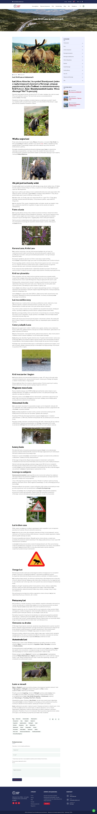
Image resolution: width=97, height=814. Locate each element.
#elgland (26, 720)
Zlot (64, 80)
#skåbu (36, 729)
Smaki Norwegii (67, 66)
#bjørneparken (34, 718)
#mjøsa (21, 727)
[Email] (68, 799)
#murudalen (15, 729)
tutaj (41, 143)
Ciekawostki (52, 21)
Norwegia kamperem (68, 53)
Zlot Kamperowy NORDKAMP (75, 92)
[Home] (16, 793)
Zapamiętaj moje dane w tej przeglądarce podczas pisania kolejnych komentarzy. (30, 758)
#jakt (36, 723)
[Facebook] (82, 1)
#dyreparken (15, 720)
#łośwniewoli (15, 727)
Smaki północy (67, 70)
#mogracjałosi (28, 727)
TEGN (71, 812)
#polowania (30, 729)
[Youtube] (13, 803)
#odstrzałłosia (22, 729)
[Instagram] (80, 1)
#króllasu (15, 725)
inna (64, 46)
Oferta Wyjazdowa (68, 60)
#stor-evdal (15, 731)
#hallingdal (31, 723)
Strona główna (45, 21)
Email (71, 798)
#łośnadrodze (32, 725)
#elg (21, 720)
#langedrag (21, 725)
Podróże (65, 63)
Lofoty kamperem (67, 49)
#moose (34, 727)
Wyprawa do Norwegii (68, 77)
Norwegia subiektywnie (69, 56)
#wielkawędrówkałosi (36, 731)
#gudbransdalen (23, 723)
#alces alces (18, 718)
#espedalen (15, 723)
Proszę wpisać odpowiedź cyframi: (19, 761)
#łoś (26, 725)
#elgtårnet (33, 720)
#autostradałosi (26, 718)
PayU (63, 812)
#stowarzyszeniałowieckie (25, 731)
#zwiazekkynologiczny (17, 733)
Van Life (65, 73)
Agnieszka (15, 74)
